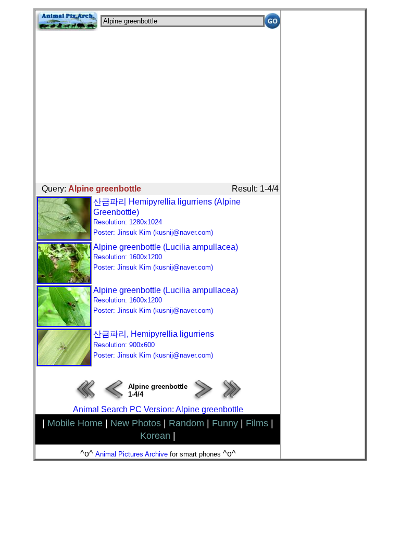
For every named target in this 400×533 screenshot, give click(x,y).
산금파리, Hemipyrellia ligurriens (153, 344)
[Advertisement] (157, 104)
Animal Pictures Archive (131, 454)
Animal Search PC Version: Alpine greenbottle (158, 409)
